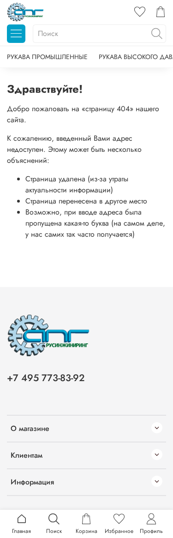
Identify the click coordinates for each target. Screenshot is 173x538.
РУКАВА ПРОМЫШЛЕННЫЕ (47, 56)
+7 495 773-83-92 (46, 378)
